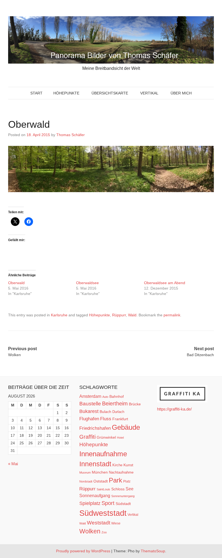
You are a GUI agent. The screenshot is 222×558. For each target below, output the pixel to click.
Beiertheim (115, 403)
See (129, 488)
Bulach (105, 411)
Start (36, 93)
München (100, 472)
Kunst (128, 465)
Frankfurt (120, 419)
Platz (126, 481)
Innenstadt (95, 464)
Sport (108, 503)
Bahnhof (116, 396)
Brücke (135, 404)
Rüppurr (119, 315)
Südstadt (123, 503)
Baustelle (90, 403)
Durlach (118, 412)
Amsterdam (90, 396)
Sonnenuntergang (123, 496)
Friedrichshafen (95, 428)
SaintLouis (103, 489)
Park (115, 480)
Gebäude (126, 427)
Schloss (118, 489)
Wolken (89, 531)
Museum (85, 472)
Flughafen (89, 418)
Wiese (115, 523)
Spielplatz (89, 503)
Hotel (120, 437)
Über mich (181, 93)
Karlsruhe (59, 315)
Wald (132, 315)
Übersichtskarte (110, 93)
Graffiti (87, 437)
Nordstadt (85, 481)
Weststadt (98, 523)
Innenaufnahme (103, 454)
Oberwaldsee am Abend (165, 283)
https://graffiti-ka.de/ (174, 409)
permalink (172, 315)
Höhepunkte (66, 93)
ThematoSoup (153, 551)
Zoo (104, 532)
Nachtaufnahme (121, 472)
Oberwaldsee (88, 283)
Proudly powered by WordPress (83, 551)
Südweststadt (102, 512)
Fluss (105, 418)
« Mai (13, 463)
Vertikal (149, 93)
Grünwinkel (106, 437)
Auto (105, 396)
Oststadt (100, 481)
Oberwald (17, 283)
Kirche (117, 465)
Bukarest (89, 411)
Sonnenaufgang (94, 495)
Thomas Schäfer (70, 135)
